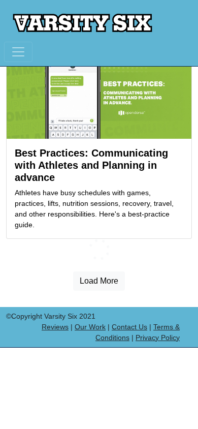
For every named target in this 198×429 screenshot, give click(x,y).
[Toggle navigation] (18, 52)
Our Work (90, 327)
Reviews (55, 327)
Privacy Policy (158, 337)
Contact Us (129, 327)
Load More (99, 281)
